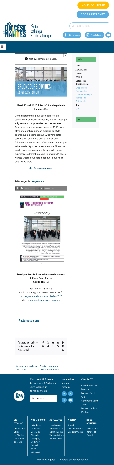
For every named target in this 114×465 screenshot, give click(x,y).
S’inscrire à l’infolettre (41, 379)
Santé (33, 448)
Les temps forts (75, 428)
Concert (79, 94)
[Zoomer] (41, 188)
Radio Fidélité (55, 438)
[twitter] (70, 393)
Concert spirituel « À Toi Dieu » (26, 368)
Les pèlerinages (75, 432)
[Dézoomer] (37, 188)
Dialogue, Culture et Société (35, 441)
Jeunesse (35, 452)
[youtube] (108, 35)
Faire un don (92, 428)
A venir (71, 425)
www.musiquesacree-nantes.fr (44, 300)
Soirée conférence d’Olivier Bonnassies (48, 368)
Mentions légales (46, 459)
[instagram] (88, 35)
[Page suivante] (22, 188)
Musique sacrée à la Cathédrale (84, 97)
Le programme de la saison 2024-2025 (41, 296)
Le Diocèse (19, 435)
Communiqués (56, 432)
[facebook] (66, 35)
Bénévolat (91, 432)
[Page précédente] (17, 188)
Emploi (89, 435)
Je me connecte (38, 390)
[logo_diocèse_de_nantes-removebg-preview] (19, 391)
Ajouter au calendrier (29, 320)
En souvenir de (56, 428)
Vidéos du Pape (56, 435)
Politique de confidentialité (73, 459)
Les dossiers (55, 425)
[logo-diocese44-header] (27, 21)
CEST (78, 108)
